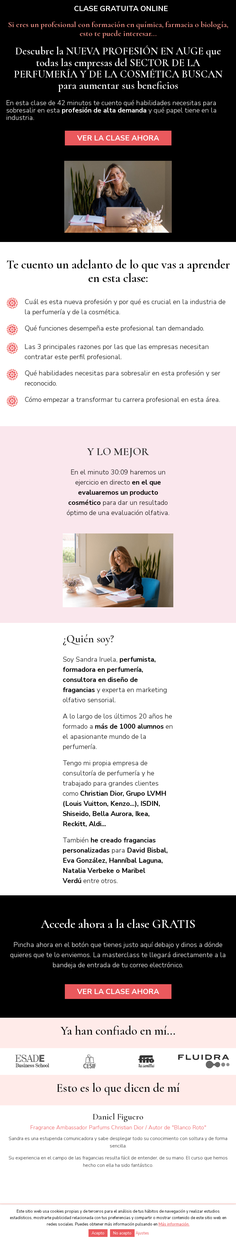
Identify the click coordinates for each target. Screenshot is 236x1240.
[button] (118, 138)
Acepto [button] (98, 1233)
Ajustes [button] (142, 1233)
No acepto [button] (122, 1233)
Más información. (174, 1224)
